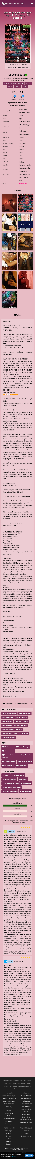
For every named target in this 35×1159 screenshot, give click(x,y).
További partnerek (26, 1136)
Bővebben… (14, 1156)
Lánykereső (26, 1131)
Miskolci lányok (26, 1106)
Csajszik (26, 1133)
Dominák (8, 1110)
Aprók (8, 1116)
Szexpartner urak (9, 1104)
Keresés (8, 1141)
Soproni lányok (26, 1114)
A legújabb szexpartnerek (9, 1098)
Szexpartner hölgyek (9, 1101)
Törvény (14, 1150)
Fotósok (8, 1144)
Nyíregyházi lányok (26, 1109)
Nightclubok (8, 1121)
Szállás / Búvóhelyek (9, 1118)
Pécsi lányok (26, 1112)
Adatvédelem (24, 1148)
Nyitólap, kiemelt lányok (9, 1096)
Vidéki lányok (8, 1131)
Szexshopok (8, 1124)
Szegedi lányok (26, 1117)
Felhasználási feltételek (12, 1148)
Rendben (29, 1155)
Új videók (8, 1136)
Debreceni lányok (26, 1098)
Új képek (8, 1133)
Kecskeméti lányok (26, 1104)
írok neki (24, 184)
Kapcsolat (20, 1150)
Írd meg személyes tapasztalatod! (19, 821)
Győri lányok (26, 1101)
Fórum (9, 1139)
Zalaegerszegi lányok (26, 1122)
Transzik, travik (8, 1113)
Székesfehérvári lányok (26, 1120)
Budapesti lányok (26, 1096)
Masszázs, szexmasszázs (8, 1107)
